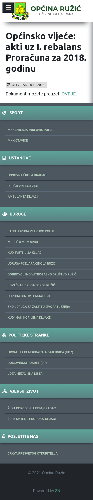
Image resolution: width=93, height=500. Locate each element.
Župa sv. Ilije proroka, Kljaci (32, 419)
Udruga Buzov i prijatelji (29, 296)
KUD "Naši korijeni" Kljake (29, 317)
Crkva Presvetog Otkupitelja (33, 453)
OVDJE (69, 94)
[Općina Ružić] (46, 11)
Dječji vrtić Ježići (23, 186)
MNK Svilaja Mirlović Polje (30, 130)
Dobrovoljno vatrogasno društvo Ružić (42, 274)
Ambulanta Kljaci (23, 196)
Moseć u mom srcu (23, 242)
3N (57, 490)
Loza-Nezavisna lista (25, 373)
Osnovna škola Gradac (27, 175)
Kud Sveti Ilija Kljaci (25, 252)
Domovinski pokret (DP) (27, 363)
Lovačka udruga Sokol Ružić (31, 285)
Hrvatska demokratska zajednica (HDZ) (40, 352)
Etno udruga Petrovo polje (31, 231)
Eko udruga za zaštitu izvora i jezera (39, 306)
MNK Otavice (18, 140)
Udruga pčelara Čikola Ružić (32, 263)
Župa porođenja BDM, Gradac (32, 408)
